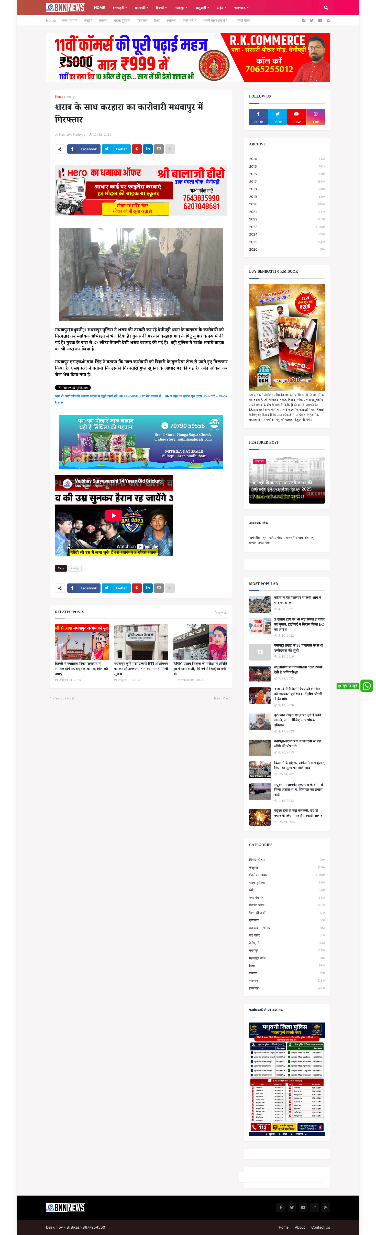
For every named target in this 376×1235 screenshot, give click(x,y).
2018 (287, 189)
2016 (287, 174)
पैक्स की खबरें (287, 913)
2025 (287, 242)
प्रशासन (142, 20)
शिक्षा (157, 20)
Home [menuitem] (99, 7)
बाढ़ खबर (287, 935)
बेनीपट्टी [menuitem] (118, 7)
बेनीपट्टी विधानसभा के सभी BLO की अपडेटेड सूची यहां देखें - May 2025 (282, 487)
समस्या (103, 20)
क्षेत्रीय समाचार (287, 875)
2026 (287, 249)
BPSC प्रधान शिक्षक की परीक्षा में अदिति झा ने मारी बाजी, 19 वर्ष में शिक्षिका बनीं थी (200, 669)
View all (221, 612)
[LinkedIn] (148, 149)
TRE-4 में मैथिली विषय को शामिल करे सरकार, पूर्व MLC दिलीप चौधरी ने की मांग (298, 694)
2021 (287, 212)
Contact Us (320, 1227)
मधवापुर (70, 97)
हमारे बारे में (189, 20)
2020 (287, 204)
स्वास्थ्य (171, 20)
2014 (287, 159)
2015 (287, 166)
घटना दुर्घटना (122, 20)
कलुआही (287, 867)
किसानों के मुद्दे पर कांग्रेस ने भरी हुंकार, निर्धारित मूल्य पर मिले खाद (299, 766)
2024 (287, 234)
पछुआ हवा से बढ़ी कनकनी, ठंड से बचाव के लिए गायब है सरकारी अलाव (298, 814)
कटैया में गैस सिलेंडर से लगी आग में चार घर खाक (297, 601)
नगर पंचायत (70, 20)
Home (51, 20)
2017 (287, 181)
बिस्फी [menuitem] (160, 7)
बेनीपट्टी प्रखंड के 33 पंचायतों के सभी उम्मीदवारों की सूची (298, 649)
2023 (287, 227)
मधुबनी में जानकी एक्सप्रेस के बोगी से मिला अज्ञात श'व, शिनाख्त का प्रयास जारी (298, 790)
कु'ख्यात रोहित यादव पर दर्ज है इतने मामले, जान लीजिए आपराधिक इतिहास (297, 721)
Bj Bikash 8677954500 (86, 1227)
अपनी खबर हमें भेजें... (216, 20)
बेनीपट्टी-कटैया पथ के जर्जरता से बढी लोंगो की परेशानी (297, 745)
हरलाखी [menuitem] (140, 7)
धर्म (287, 890)
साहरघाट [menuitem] (240, 7)
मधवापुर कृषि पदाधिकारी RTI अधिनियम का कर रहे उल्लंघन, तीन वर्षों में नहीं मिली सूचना (141, 669)
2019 (287, 197)
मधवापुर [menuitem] (179, 7)
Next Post (222, 698)
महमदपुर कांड (287, 958)
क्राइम (88, 20)
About (300, 1227)
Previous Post (63, 698)
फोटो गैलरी (243, 20)
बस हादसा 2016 (287, 928)
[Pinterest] (137, 149)
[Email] (159, 149)
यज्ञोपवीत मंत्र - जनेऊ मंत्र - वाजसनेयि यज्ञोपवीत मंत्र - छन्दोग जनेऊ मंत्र (283, 540)
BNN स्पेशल (287, 860)
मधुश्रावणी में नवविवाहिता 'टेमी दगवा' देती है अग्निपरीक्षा (299, 671)
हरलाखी (287, 988)
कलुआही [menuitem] (200, 7)
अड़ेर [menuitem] (220, 7)
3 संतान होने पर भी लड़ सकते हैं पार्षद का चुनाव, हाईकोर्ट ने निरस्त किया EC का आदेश (299, 625)
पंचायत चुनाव (287, 905)
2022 (287, 219)
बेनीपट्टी (287, 943)
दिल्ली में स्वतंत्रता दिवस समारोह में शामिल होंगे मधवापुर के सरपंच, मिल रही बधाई (81, 669)
